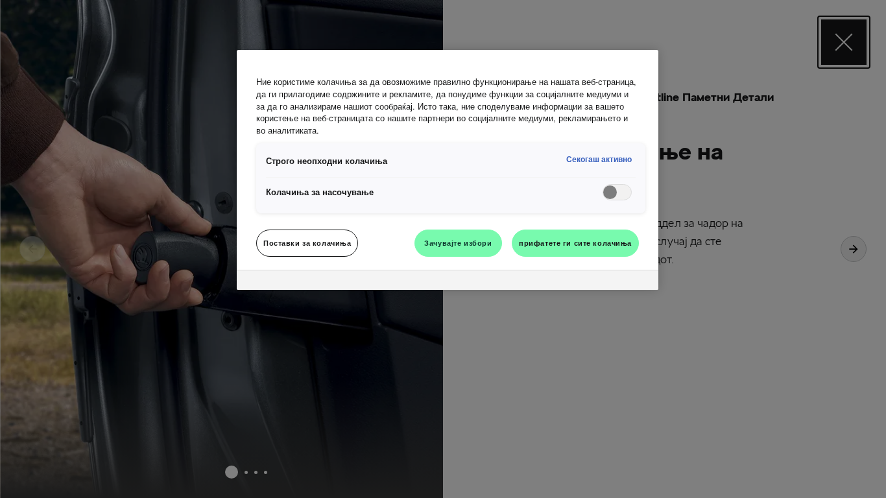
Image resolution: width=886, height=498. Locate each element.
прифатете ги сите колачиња (575, 242)
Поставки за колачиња (307, 242)
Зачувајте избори (458, 242)
